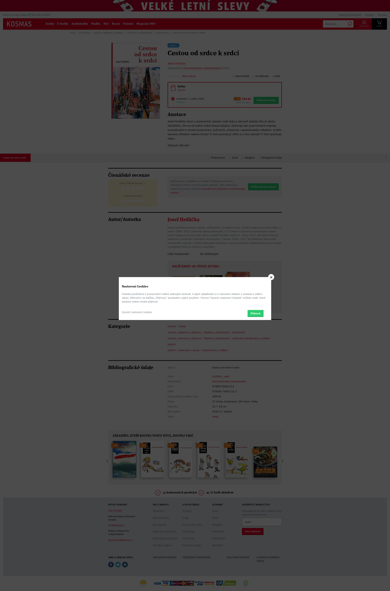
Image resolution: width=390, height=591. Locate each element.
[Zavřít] (271, 277)
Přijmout (256, 313)
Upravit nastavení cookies (137, 312)
